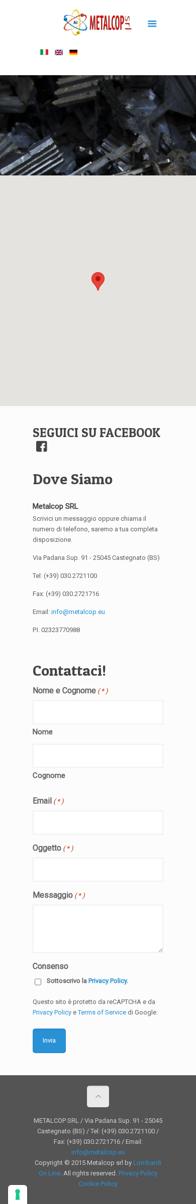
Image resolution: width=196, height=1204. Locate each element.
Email (48, 801)
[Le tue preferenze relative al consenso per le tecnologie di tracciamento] (17, 1194)
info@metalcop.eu (78, 612)
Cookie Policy (98, 1183)
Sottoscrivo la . (87, 980)
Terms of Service (102, 1012)
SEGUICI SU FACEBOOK (96, 432)
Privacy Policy (107, 980)
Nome (43, 731)
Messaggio (59, 895)
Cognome (49, 775)
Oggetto (53, 848)
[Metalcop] (98, 25)
